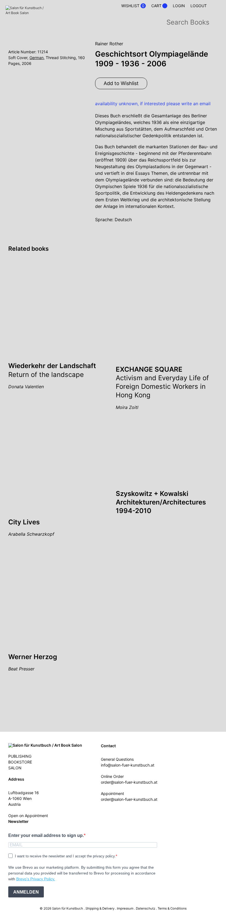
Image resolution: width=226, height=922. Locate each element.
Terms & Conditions (172, 908)
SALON (14, 767)
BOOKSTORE (20, 762)
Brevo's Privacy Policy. (35, 879)
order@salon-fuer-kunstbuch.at (129, 782)
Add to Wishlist (121, 83)
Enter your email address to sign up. (46, 835)
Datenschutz (145, 908)
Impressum (125, 908)
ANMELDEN (26, 892)
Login (179, 5)
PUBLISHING (19, 756)
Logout (198, 5)
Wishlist (132, 5)
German (36, 57)
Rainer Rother (109, 43)
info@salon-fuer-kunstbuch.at (127, 765)
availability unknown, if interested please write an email (153, 103)
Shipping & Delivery (99, 908)
